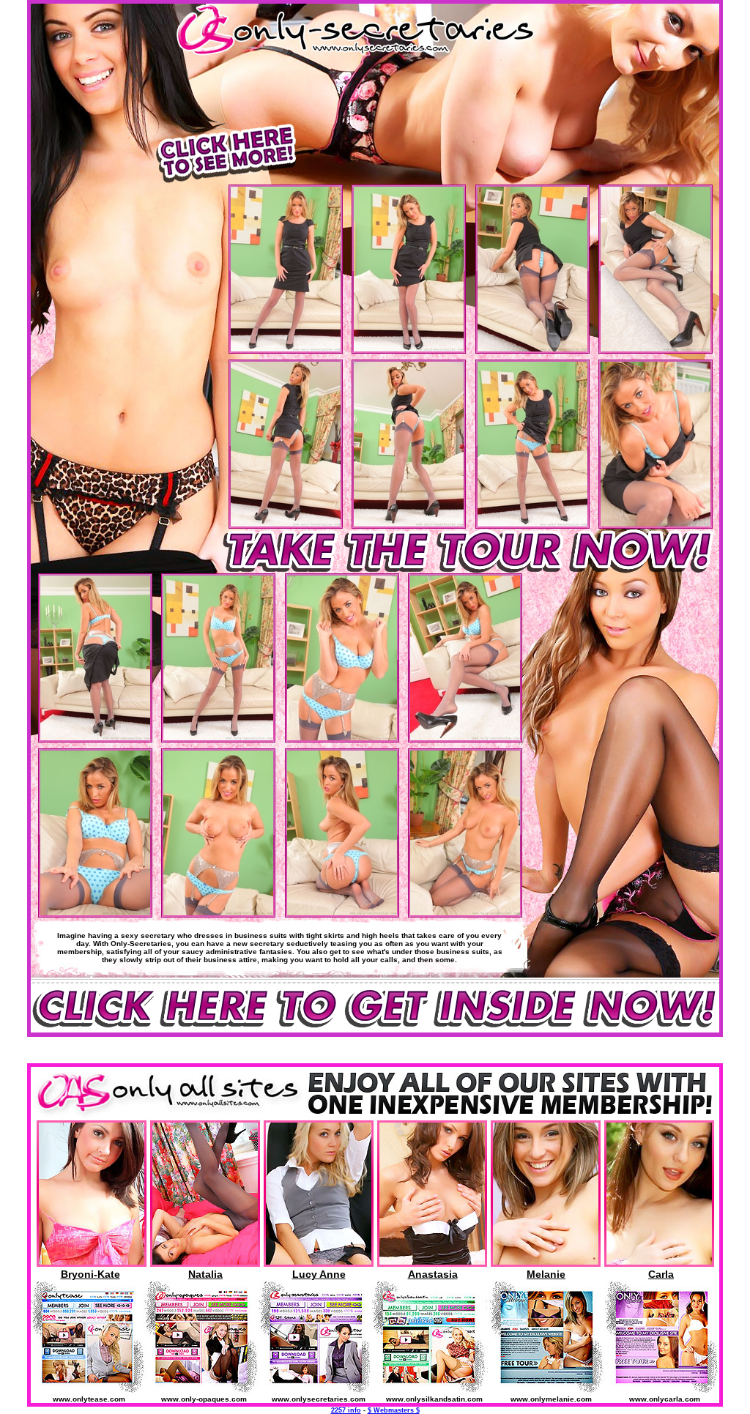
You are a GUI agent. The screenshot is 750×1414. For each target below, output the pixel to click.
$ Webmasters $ (394, 1410)
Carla (661, 1274)
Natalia (205, 1274)
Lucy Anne (319, 1274)
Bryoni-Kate (90, 1274)
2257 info (346, 1410)
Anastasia (433, 1274)
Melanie (546, 1274)
